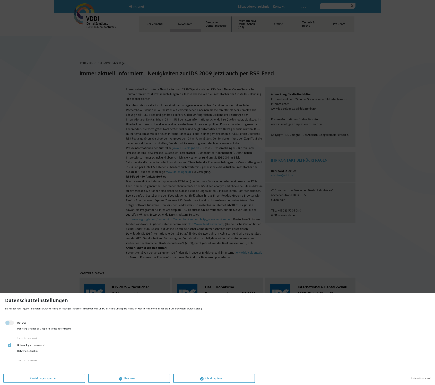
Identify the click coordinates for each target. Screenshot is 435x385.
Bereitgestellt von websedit (421, 378)
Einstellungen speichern (44, 378)
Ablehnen (129, 378)
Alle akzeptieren (214, 378)
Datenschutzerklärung (190, 308)
